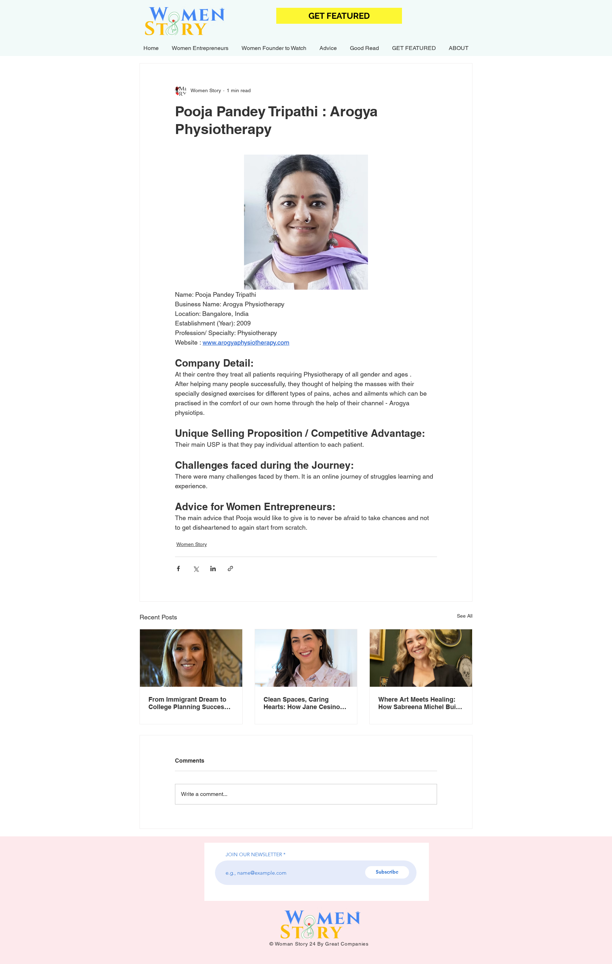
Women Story (191, 544)
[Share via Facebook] (178, 568)
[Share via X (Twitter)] (195, 568)
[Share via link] (230, 568)
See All (464, 616)
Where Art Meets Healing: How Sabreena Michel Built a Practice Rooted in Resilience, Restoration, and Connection (419, 703)
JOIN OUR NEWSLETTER (254, 854)
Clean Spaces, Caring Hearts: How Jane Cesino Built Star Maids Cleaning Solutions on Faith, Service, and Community (305, 703)
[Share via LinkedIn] (213, 568)
